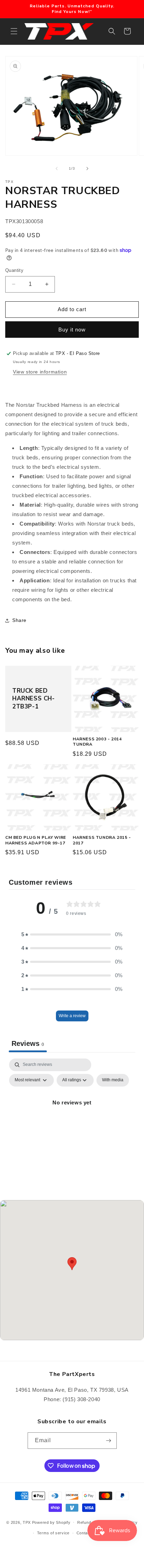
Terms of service (53, 1533)
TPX (27, 1522)
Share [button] (19, 620)
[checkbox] (112, 1080)
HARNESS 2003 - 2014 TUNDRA (97, 742)
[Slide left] (56, 168)
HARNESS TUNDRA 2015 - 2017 (102, 840)
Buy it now (72, 330)
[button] (14, 31)
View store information (40, 372)
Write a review (72, 1015)
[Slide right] (87, 168)
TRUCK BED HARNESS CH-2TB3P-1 (33, 698)
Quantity (14, 270)
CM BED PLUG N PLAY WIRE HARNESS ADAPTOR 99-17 (35, 840)
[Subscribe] (108, 1440)
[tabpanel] (72, 1118)
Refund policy (90, 1522)
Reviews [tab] (28, 1043)
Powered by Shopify (51, 1522)
